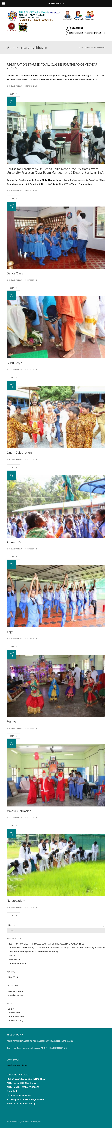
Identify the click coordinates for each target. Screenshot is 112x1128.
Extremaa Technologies (31, 1121)
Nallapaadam (16, 901)
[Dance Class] (56, 238)
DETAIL (13, 94)
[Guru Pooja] (56, 327)
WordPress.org (15, 1020)
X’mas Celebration (19, 811)
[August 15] (56, 506)
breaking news (31, 86)
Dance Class (15, 273)
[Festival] (56, 686)
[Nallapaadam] (56, 865)
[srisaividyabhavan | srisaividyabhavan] (34, 15)
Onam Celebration (19, 452)
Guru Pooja (14, 363)
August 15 (14, 542)
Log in (11, 1008)
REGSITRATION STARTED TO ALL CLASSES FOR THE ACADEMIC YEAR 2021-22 (52, 66)
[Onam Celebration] (56, 417)
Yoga (10, 632)
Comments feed (16, 1016)
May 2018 (13, 977)
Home (81, 47)
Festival (12, 721)
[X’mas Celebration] (56, 775)
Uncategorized (31, 280)
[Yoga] (56, 596)
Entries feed (14, 1012)
